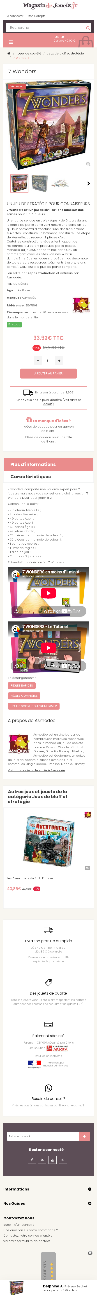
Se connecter (14, 16)
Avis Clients (45, 1273)
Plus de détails (17, 284)
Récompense (17, 312)
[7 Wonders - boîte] (19, 183)
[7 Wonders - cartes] (60, 183)
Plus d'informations (33, 464)
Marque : (14, 298)
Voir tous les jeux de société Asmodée (36, 770)
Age (10, 290)
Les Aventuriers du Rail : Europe (30, 878)
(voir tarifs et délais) (48, 402)
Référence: (16, 305)
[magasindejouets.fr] (48, 5)
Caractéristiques (30, 476)
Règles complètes (24, 696)
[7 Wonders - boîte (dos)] (40, 183)
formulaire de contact (33, 1241)
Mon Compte (37, 16)
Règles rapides (22, 685)
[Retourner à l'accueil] (8, 53)
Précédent (8, 183)
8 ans (50, 431)
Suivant (88, 183)
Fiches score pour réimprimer (34, 706)
